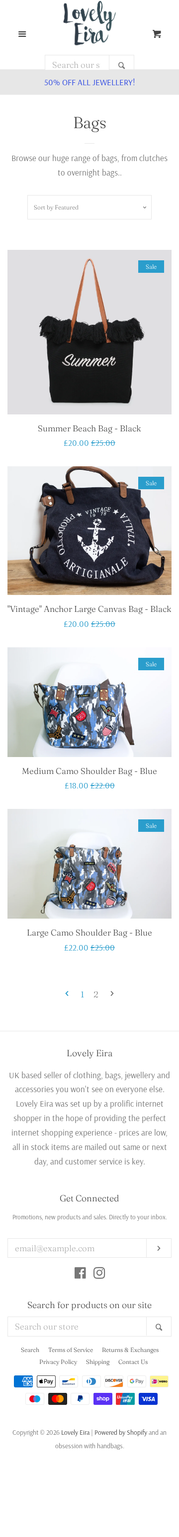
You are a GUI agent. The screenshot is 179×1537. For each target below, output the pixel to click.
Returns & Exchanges (130, 1349)
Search (30, 1349)
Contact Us (133, 1361)
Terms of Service (70, 1349)
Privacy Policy (58, 1361)
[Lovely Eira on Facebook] (80, 1274)
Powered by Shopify (120, 1432)
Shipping (97, 1361)
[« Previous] (67, 994)
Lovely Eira (75, 1432)
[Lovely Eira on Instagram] (99, 1274)
